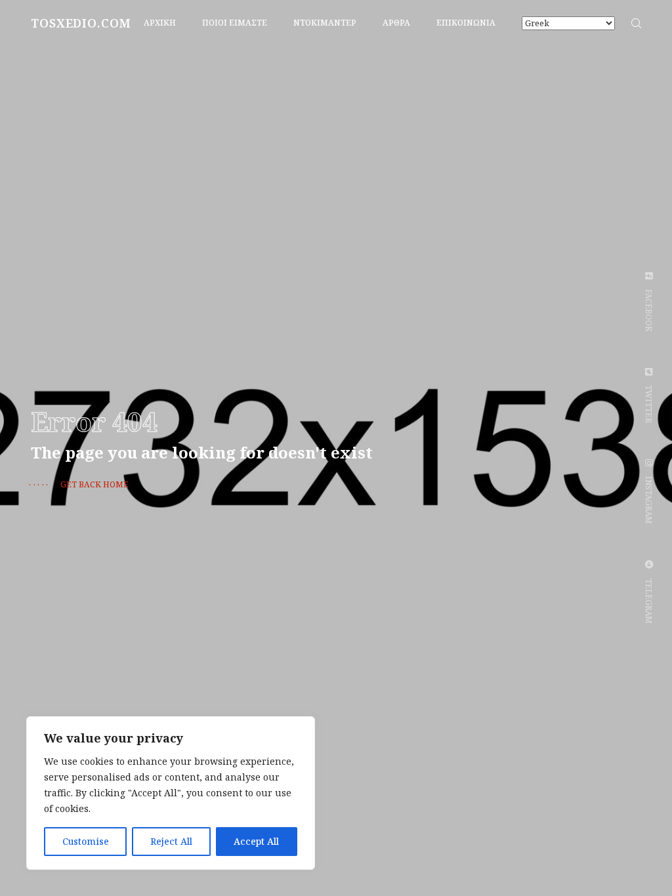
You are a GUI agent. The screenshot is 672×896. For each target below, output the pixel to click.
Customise (85, 841)
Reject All (171, 841)
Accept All (256, 841)
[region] (170, 793)
